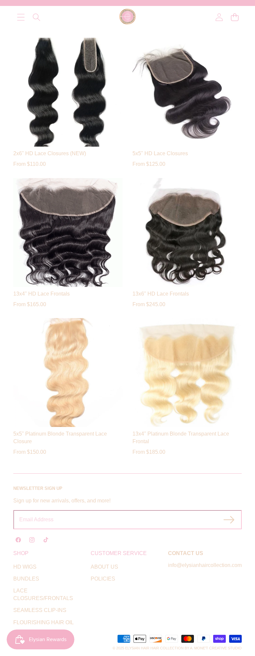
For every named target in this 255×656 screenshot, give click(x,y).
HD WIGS (25, 567)
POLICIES (103, 579)
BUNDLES (26, 579)
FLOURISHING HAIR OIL (43, 622)
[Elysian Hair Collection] (127, 17)
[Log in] (219, 17)
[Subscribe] (229, 519)
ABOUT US (104, 567)
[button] (234, 17)
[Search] (36, 17)
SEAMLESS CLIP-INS (39, 610)
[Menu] (20, 17)
